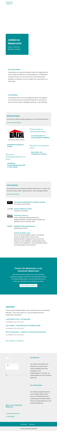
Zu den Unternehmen (13, 194)
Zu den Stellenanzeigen (14, 122)
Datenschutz (24, 424)
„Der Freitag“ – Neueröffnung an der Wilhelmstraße (23, 325)
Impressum (32, 424)
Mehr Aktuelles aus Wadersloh (15, 341)
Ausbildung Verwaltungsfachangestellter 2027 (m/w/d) (16, 165)
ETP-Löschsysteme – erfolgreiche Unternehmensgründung (26, 332)
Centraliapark (11, 416)
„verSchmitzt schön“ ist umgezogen (18, 319)
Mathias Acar (12, 322)
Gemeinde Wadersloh (13, 413)
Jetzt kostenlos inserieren (28, 285)
